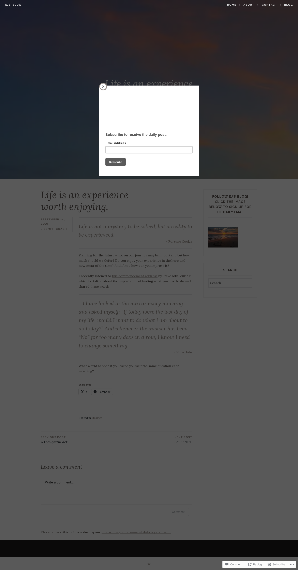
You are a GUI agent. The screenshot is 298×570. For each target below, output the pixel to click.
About (248, 4)
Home (231, 4)
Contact (269, 4)
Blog (288, 4)
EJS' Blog (13, 4)
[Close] (103, 87)
